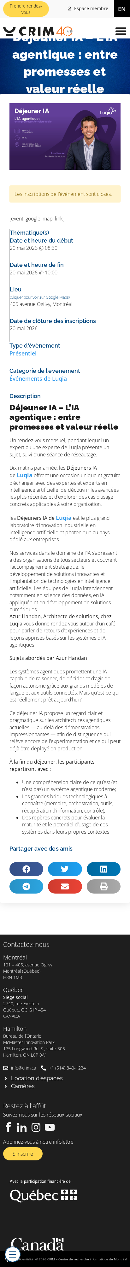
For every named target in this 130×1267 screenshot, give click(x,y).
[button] (121, 31)
